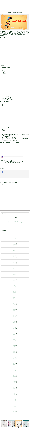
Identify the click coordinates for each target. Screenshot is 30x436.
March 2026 (14, 244)
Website (1, 202)
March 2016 (14, 388)
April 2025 (14, 257)
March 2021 (14, 316)
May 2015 (15, 400)
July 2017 (15, 369)
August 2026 (14, 238)
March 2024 (14, 273)
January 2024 (14, 275)
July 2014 (15, 412)
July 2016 (15, 383)
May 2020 (14, 328)
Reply (2, 176)
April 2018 (14, 358)
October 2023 (14, 279)
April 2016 (14, 387)
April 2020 (14, 329)
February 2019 (14, 346)
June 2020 (15, 327)
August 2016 (14, 382)
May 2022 (14, 299)
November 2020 (14, 321)
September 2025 (14, 251)
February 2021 (14, 317)
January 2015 (14, 405)
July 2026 (14, 239)
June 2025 (14, 255)
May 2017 (15, 371)
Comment (1, 184)
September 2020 (14, 323)
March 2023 (14, 287)
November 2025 (14, 249)
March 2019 (14, 345)
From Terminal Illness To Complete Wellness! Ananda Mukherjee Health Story (26, 424)
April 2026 (14, 243)
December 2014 (14, 406)
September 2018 (14, 352)
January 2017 (14, 376)
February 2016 (14, 389)
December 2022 (14, 291)
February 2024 (14, 274)
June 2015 (15, 399)
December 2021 (14, 305)
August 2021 (14, 310)
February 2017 (14, 375)
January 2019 (14, 347)
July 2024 (15, 268)
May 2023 (14, 285)
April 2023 (14, 286)
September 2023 (14, 280)
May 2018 (15, 357)
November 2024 (14, 263)
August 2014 (14, 411)
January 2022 (14, 304)
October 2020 (14, 322)
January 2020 (14, 333)
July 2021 (15, 311)
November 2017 (14, 364)
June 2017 (15, 370)
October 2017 (14, 365)
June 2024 (14, 269)
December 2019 (14, 334)
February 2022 (14, 303)
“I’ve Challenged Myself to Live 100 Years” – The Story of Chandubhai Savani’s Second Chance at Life (18, 425)
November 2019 (14, 335)
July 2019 (15, 340)
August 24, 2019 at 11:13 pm (7, 172)
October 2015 (14, 394)
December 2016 (14, 377)
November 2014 (14, 407)
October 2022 (14, 293)
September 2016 (14, 381)
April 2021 (14, 315)
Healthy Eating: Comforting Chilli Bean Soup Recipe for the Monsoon (15, 221)
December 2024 (14, 262)
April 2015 (14, 401)
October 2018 (14, 351)
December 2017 (14, 363)
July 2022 (15, 297)
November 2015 (14, 393)
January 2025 (14, 261)
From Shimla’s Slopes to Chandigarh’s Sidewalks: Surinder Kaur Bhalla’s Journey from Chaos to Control (11, 425)
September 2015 (14, 395)
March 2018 (14, 359)
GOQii (15, 0)
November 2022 (14, 292)
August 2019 (14, 339)
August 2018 (14, 353)
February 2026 (14, 245)
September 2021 (14, 309)
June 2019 (15, 341)
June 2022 (15, 298)
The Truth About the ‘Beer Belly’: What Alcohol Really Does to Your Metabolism (15, 222)
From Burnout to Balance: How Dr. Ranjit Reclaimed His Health (4, 424)
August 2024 (14, 267)
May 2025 (14, 256)
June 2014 (15, 413)
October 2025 (14, 250)
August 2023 (14, 281)
